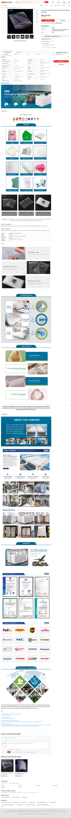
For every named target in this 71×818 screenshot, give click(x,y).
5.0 (57, 53)
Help (51, 5)
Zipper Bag (19, 7)
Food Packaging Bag (14, 7)
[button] (48, 54)
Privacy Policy (51, 813)
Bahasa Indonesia (64, 811)
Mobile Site (58, 810)
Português (18, 811)
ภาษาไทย (52, 811)
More (2, 806)
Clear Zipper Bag (24, 797)
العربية (41, 811)
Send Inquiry (48, 20)
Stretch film (20, 785)
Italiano (30, 811)
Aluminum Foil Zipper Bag (15, 797)
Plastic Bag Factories (15, 802)
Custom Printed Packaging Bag (30, 804)
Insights (62, 810)
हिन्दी (49, 811)
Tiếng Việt (59, 811)
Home (2, 7)
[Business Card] (68, 56)
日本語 (47, 811)
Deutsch (33, 811)
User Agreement (41, 813)
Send (9, 752)
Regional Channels (47, 810)
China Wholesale (31, 810)
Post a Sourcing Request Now (30, 752)
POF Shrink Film (55, 785)
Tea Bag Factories (32, 802)
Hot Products (10, 810)
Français (22, 811)
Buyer (46, 5)
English (11, 811)
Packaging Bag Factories (6, 802)
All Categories (4, 5)
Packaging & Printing (7, 7)
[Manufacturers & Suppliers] (6, 2)
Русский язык (26, 811)
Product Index (53, 810)
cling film (2, 785)
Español (14, 811)
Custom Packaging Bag (52, 802)
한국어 (44, 811)
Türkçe (56, 811)
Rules (69, 5)
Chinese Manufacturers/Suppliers (23, 810)
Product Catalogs (16, 783)
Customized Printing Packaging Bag (7, 804)
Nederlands (37, 811)
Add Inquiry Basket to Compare (20, 40)
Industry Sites (42, 810)
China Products (15, 810)
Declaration (46, 813)
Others (19, 787)
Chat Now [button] (63, 20)
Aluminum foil (38, 785)
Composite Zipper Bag (5, 797)
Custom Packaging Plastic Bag (42, 802)
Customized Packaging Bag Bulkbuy (43, 804)
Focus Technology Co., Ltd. (29, 813)
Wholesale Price (37, 810)
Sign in (69, 2)
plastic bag (3, 787)
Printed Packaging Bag (19, 804)
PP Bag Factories (24, 802)
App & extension (57, 5)
